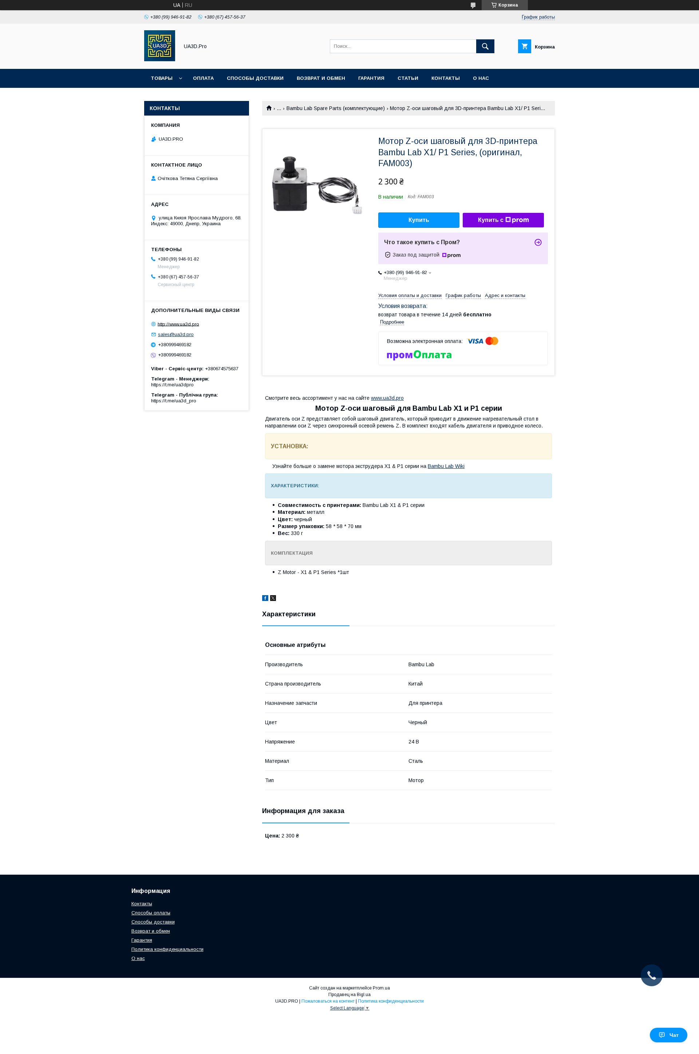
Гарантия (371, 78)
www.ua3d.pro (387, 398)
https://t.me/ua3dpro (172, 384)
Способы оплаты (150, 913)
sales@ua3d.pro (176, 334)
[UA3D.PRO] (159, 59)
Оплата (203, 78)
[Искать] (485, 46)
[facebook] (265, 599)
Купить (418, 220)
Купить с (490, 220)
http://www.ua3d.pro (178, 324)
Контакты (445, 78)
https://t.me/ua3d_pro (173, 400)
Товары (162, 78)
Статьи (408, 78)
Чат (674, 1035)
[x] (273, 599)
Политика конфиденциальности (167, 949)
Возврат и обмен (321, 78)
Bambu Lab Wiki (446, 466)
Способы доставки (255, 78)
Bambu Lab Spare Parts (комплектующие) (336, 108)
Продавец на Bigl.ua (349, 994)
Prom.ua (381, 988)
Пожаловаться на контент (328, 1001)
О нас (481, 78)
